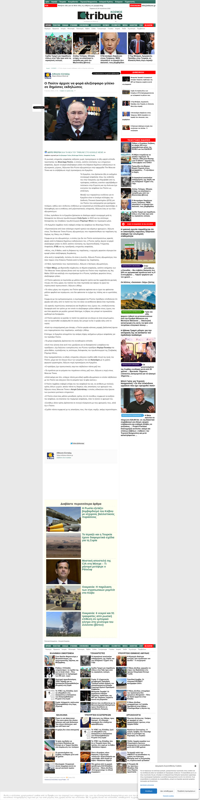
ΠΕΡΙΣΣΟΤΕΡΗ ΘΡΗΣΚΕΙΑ (130, 364)
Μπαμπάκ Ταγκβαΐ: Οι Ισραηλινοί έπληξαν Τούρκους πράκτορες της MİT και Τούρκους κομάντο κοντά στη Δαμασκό (102, 695)
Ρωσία (93, 155)
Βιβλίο (87, 28)
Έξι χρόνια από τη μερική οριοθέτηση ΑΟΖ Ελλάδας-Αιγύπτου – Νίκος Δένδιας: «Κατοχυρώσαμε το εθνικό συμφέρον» (102, 768)
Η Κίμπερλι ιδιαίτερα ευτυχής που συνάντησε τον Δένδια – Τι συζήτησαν (138, 658)
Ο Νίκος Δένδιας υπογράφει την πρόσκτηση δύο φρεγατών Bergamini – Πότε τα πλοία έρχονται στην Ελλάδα (138, 695)
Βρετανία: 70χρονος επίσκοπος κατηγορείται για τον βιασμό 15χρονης (138, 373)
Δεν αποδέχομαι (166, 791)
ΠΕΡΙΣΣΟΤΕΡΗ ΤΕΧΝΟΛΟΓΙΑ (131, 415)
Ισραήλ (54, 2)
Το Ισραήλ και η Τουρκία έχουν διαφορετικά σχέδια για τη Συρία (98, 537)
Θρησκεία (55, 28)
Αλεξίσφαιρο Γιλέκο (64, 155)
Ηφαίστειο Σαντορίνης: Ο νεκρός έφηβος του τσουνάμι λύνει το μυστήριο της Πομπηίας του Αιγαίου (139, 733)
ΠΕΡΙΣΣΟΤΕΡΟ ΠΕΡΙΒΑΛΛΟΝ (131, 312)
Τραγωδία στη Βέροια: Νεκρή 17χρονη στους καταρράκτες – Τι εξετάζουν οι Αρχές (143, 169)
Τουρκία (62, 2)
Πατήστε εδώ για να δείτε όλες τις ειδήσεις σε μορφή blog (80, 5)
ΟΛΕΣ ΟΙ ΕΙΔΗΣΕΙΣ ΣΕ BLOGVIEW (140, 224)
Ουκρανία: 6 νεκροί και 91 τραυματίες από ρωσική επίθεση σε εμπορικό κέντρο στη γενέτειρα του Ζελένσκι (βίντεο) (98, 619)
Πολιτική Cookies (168, 796)
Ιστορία (63, 28)
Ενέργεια (118, 2)
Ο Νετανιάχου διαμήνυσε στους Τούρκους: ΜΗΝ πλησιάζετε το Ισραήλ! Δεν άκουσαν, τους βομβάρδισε (143, 203)
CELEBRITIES (115, 25)
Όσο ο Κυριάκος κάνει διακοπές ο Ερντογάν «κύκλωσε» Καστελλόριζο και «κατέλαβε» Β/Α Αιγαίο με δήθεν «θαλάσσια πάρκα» (103, 756)
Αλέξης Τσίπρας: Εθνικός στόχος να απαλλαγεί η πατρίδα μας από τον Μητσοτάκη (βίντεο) (142, 192)
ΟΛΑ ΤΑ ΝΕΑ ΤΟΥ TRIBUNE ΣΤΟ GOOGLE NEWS (75, 152)
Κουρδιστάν (73, 2)
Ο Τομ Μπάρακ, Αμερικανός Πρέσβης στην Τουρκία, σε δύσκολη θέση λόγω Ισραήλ (140, 58)
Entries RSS (71, 777)
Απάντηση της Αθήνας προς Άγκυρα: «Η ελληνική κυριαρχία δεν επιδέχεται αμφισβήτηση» (102, 721)
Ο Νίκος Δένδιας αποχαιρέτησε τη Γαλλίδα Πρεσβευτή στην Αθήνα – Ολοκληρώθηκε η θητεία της (138, 705)
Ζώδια (93, 28)
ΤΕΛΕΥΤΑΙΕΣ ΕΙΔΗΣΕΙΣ (138, 140)
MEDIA (125, 25)
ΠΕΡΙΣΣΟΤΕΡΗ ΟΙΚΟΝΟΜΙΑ (131, 266)
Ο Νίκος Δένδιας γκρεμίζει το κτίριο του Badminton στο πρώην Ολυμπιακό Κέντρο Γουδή (139, 671)
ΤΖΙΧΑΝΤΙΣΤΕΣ (97, 653)
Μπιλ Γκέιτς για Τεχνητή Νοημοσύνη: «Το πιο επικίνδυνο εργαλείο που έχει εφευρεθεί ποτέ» (138, 383)
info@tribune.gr (149, 6)
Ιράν (47, 2)
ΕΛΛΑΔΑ (65, 25)
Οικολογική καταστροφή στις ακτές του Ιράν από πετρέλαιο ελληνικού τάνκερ (137, 323)
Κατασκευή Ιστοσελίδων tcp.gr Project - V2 (57, 779)
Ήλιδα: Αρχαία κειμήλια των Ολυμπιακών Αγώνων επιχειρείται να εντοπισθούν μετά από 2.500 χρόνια (138, 744)
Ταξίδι (124, 28)
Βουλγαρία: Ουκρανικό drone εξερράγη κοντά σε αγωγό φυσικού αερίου (65, 766)
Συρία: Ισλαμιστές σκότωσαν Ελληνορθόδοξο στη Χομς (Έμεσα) (67, 704)
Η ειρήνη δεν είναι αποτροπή (67, 730)
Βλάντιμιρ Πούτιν (77, 155)
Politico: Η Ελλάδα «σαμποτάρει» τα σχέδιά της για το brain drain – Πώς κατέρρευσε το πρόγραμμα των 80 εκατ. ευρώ (67, 672)
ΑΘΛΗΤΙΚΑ (133, 25)
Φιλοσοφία (71, 28)
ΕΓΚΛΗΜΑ (73, 25)
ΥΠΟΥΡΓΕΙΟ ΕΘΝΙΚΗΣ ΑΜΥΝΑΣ (133, 653)
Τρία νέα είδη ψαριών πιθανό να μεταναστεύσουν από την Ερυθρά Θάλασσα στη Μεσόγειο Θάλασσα (137, 316)
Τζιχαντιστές (130, 2)
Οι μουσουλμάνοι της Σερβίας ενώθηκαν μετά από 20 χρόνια (66, 754)
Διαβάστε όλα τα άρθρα (64, 457)
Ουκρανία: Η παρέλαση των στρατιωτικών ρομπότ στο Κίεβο (98, 589)
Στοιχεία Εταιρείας (64, 641)
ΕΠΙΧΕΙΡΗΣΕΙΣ (96, 25)
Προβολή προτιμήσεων (186, 791)
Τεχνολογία (131, 28)
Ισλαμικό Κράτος (106, 2)
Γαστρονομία (101, 28)
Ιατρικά (117, 28)
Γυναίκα (110, 28)
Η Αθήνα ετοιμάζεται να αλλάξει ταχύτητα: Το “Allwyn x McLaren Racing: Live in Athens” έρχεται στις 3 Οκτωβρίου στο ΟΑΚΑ (143, 159)
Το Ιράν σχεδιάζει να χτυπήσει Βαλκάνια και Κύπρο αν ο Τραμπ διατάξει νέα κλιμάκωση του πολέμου (67, 744)
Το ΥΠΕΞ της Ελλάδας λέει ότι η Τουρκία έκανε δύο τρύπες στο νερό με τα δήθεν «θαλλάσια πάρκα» (103, 744)
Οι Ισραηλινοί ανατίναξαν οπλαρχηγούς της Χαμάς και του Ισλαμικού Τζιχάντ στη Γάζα (143, 180)
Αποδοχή (148, 791)
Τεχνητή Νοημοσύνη (88, 2)
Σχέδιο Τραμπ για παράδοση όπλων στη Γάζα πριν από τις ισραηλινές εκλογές (58, 58)
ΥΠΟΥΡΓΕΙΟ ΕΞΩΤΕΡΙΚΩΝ (98, 715)
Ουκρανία (87, 155)
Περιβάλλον (141, 28)
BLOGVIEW (148, 25)
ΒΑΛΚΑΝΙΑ (61, 715)
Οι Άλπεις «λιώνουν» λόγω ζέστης (138, 282)
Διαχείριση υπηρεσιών (147, 785)
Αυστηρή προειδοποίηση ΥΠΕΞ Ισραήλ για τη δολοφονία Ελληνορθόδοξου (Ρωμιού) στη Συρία (67, 682)
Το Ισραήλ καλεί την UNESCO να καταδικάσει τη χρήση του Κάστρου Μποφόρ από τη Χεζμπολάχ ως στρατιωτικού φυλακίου (138, 756)
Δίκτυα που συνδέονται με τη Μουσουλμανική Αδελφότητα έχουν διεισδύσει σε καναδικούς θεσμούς (103, 706)
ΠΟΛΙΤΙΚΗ (56, 25)
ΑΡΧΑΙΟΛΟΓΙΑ (133, 715)
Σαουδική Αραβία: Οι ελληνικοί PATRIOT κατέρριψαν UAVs (135, 681)
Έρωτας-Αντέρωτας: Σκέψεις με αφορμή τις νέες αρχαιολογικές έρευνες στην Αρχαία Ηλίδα (139, 721)
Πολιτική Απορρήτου (50, 641)
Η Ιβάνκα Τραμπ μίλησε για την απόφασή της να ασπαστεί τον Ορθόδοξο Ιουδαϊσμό (136, 332)
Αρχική (48, 68)
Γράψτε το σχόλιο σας (66, 91)
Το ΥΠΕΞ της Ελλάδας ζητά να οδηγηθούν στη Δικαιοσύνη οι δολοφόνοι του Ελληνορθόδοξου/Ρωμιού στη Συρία (66, 695)
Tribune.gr (52, 777)
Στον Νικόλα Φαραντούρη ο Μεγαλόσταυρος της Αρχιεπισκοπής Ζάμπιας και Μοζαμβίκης (66, 659)
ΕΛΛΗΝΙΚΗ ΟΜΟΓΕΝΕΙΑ (62, 653)
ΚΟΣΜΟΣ (106, 25)
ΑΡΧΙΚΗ (48, 25)
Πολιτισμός (80, 28)
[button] (195, 766)
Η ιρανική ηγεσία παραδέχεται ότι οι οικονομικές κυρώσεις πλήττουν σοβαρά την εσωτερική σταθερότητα (138, 232)
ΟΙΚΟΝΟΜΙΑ (84, 25)
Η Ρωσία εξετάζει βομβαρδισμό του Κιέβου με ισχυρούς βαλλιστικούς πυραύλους (98, 512)
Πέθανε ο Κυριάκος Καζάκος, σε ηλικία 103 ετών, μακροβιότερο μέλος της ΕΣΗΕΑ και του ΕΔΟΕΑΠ (143, 146)
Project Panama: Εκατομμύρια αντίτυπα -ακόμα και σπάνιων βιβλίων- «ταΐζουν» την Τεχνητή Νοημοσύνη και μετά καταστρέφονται (135, 430)
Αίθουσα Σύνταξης (61, 74)
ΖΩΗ (141, 25)
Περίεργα (47, 28)
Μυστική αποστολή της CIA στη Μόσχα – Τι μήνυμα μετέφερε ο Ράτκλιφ (96, 565)
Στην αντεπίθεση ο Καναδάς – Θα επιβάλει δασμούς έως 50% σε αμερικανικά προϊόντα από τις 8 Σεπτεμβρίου (138, 270)
